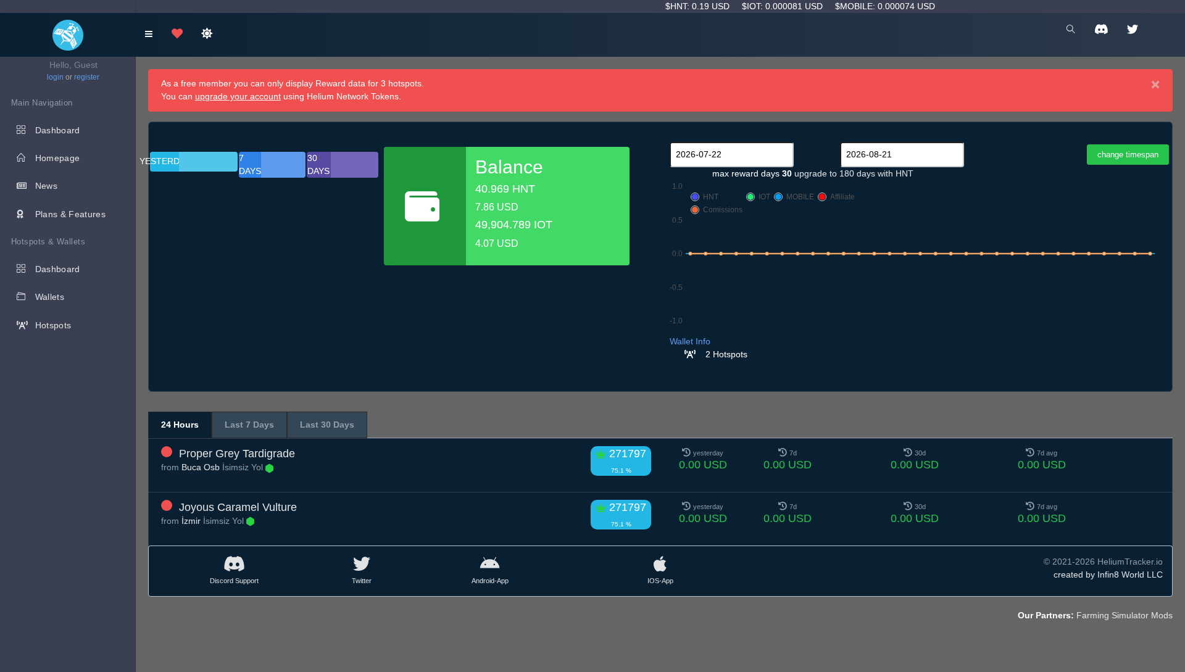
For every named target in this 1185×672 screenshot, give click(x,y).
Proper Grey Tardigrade (237, 453)
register (86, 77)
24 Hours (180, 424)
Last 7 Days (249, 424)
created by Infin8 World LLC (1108, 574)
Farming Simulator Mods (1124, 615)
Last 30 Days (327, 424)
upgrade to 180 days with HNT (853, 173)
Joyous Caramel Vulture (238, 507)
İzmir (191, 521)
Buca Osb (200, 467)
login (55, 77)
